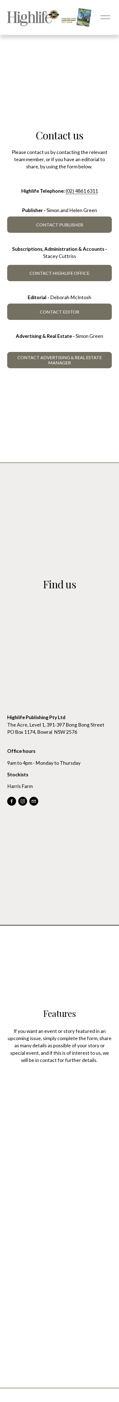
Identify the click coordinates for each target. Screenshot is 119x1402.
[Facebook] (11, 801)
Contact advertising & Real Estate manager (59, 360)
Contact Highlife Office (59, 273)
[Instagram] (22, 801)
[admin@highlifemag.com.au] (33, 801)
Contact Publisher (59, 224)
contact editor (59, 311)
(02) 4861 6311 (82, 191)
